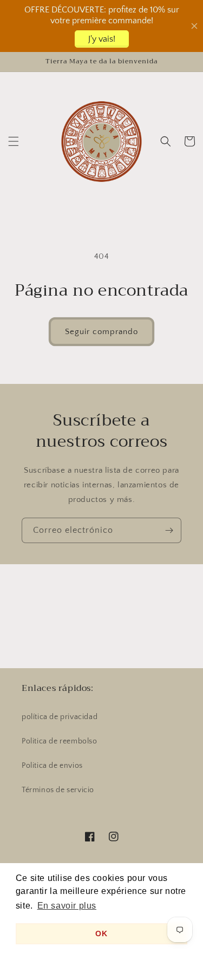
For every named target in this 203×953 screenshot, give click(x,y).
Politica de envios (52, 765)
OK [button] (101, 933)
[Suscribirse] (169, 530)
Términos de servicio (58, 790)
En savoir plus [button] (66, 905)
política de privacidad (59, 717)
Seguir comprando (101, 331)
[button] (13, 141)
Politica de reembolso (59, 741)
